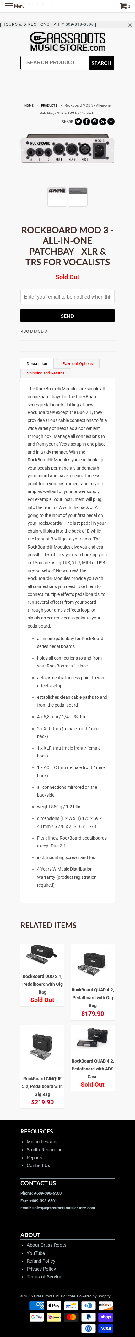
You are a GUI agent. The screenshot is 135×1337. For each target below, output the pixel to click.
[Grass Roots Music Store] (67, 41)
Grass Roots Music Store (54, 1296)
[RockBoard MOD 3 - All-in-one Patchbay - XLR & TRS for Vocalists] (67, 157)
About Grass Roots (47, 1245)
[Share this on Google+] (102, 121)
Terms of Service (44, 1277)
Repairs (34, 1157)
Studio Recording (44, 1150)
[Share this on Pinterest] (94, 121)
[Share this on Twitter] (78, 121)
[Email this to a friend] (111, 121)
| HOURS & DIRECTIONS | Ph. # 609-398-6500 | (48, 24)
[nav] (14, 6)
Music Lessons (43, 1141)
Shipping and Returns (46, 373)
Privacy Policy (41, 1269)
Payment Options (77, 363)
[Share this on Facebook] (86, 121)
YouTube (36, 1253)
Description (37, 363)
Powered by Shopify (94, 1296)
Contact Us (38, 1165)
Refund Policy (41, 1261)
